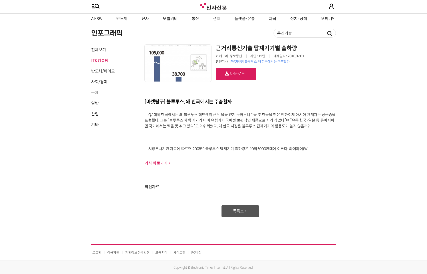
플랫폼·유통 (244, 18)
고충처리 (161, 252)
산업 (95, 114)
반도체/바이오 (103, 71)
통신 (195, 18)
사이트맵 (179, 252)
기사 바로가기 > (157, 163)
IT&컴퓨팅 (100, 60)
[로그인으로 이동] (331, 6)
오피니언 (328, 18)
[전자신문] (213, 6)
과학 (272, 18)
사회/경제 (99, 82)
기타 (95, 124)
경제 (216, 18)
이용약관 (113, 252)
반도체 (121, 18)
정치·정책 (298, 18)
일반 (95, 103)
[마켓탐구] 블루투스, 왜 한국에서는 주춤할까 (259, 61)
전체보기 (98, 49)
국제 (95, 92)
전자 (145, 18)
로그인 (96, 252)
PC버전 (196, 252)
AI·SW (96, 18)
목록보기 (240, 211)
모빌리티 (170, 18)
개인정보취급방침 (137, 252)
